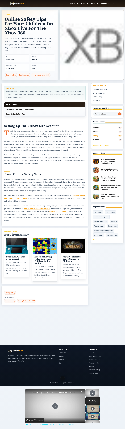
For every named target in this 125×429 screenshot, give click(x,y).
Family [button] (94, 3)
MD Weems (10, 59)
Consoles (107, 128)
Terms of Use (94, 363)
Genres (107, 140)
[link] (28, 392)
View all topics (99, 240)
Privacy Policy (94, 359)
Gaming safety (11, 75)
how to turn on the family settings (37, 209)
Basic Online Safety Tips (15, 114)
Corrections (93, 373)
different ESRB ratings (58, 211)
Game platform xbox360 (41, 75)
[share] (81, 391)
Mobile (107, 132)
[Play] (93, 409)
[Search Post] (119, 113)
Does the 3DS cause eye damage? (15, 257)
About (91, 353)
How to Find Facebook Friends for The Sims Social (111, 170)
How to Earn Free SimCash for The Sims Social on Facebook (111, 187)
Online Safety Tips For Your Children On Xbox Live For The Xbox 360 (54, 392)
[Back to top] (62, 378)
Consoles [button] (73, 3)
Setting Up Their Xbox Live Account (20, 109)
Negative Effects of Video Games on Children (72, 258)
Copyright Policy (95, 356)
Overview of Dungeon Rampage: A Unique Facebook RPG (109, 161)
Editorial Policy (94, 370)
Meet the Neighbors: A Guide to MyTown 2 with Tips (110, 196)
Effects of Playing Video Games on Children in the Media (43, 260)
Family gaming (24, 75)
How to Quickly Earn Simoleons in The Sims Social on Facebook (109, 179)
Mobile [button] (84, 3)
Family (7, 14)
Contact (92, 366)
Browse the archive (101, 146)
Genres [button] (104, 3)
